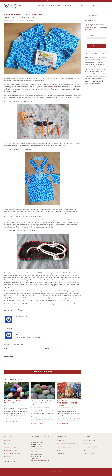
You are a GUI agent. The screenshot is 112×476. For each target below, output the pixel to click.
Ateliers (61, 5)
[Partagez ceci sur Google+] (21, 310)
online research (76, 280)
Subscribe (96, 46)
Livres (85, 450)
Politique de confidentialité (12, 453)
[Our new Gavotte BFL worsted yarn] (16, 390)
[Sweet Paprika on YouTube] (8, 462)
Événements (60, 440)
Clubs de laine (87, 444)
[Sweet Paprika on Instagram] (15, 462)
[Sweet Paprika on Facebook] (5, 462)
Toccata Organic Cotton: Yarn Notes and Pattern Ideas (41, 403)
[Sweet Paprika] (13, 6)
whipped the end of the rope (13, 298)
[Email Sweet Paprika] (18, 462)
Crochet (25, 14)
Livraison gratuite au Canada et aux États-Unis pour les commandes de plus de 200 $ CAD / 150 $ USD (56, 1)
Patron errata (8, 440)
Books (58, 400)
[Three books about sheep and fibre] (69, 390)
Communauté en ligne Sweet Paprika (67, 444)
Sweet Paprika (58, 472)
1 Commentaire (30, 20)
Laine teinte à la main (89, 440)
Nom (6, 348)
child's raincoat (51, 87)
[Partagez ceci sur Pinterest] (17, 310)
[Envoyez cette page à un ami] (24, 310)
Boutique (42, 5)
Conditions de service (10, 450)
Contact (83, 5)
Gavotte (10, 409)
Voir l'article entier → (10, 421)
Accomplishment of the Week (12, 14)
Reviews (64, 400)
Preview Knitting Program (64, 447)
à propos (68, 5)
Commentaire (9, 356)
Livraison (7, 444)
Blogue (59, 450)
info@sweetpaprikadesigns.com (40, 461)
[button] (105, 5)
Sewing (40, 14)
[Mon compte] (88, 6)
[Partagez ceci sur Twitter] (11, 310)
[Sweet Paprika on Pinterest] (12, 462)
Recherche (7, 457)
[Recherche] (90, 6)
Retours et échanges (10, 447)
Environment (33, 14)
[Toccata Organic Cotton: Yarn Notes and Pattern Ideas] (43, 390)
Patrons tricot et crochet (90, 447)
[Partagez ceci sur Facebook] (14, 310)
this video (15, 295)
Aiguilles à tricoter (88, 453)
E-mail (46, 348)
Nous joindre (60, 453)
